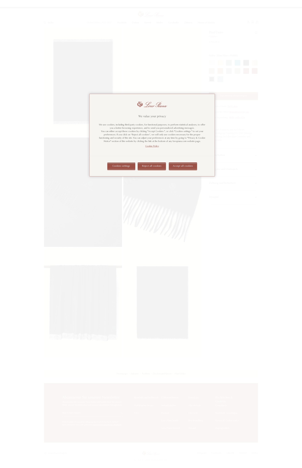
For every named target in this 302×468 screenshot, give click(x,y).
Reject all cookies (152, 166)
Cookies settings (121, 166)
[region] (152, 135)
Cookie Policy (152, 146)
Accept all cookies (183, 166)
